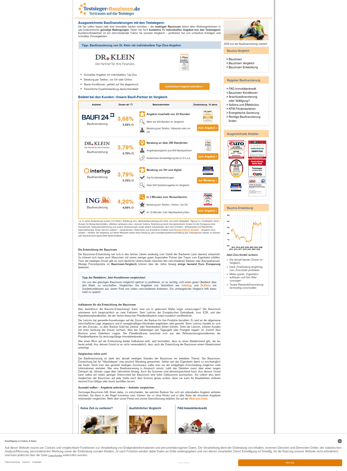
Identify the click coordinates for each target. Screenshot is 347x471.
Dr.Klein (205, 285)
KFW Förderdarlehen (242, 109)
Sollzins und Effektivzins (244, 105)
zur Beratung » (208, 180)
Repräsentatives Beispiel (186, 229)
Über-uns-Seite (198, 398)
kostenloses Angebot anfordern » (184, 86)
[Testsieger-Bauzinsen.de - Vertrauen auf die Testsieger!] (109, 8)
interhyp (187, 285)
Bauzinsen (235, 59)
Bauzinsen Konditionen (243, 93)
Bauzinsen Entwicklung (243, 67)
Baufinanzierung (97, 124)
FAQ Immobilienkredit (242, 89)
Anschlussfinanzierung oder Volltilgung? (243, 99)
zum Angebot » (207, 127)
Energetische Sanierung (244, 113)
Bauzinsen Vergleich (241, 63)
